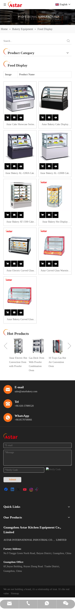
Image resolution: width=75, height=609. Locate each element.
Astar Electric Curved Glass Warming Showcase (20, 271)
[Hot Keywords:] (68, 41)
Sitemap (15, 593)
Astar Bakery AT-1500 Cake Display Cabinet (20, 222)
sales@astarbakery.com (26, 391)
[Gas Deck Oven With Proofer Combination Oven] (37, 346)
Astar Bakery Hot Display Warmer (55, 222)
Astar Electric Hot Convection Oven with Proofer (18, 362)
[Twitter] (19, 489)
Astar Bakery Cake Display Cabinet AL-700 (55, 125)
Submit (12, 479)
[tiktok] (37, 489)
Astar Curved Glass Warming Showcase (55, 271)
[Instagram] (31, 489)
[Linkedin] (12, 489)
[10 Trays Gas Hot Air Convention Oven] (57, 346)
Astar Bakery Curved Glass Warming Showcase (20, 320)
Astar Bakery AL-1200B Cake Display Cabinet (55, 173)
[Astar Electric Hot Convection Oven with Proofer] (18, 346)
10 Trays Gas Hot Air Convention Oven (57, 362)
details (22, 116)
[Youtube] (25, 489)
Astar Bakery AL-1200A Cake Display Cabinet (20, 173)
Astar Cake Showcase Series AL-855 (20, 125)
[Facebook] (6, 489)
